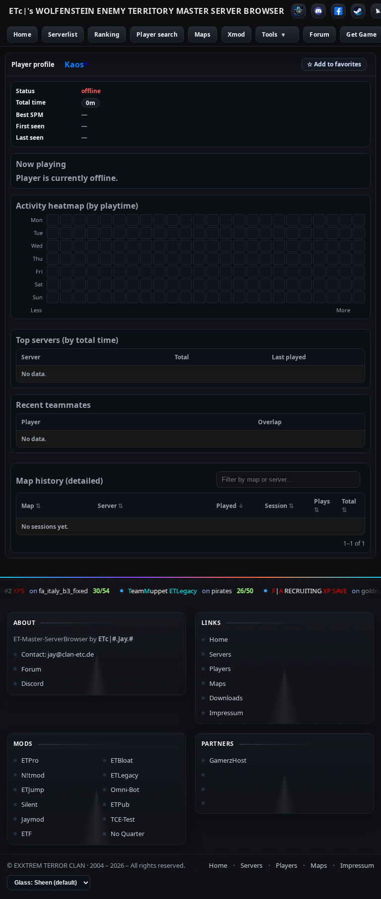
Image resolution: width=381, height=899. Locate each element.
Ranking (107, 34)
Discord (32, 683)
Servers (220, 654)
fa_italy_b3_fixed (60, 590)
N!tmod (33, 775)
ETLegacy (124, 775)
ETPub (120, 804)
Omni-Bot (125, 789)
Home (22, 34)
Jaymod (32, 819)
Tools (273, 34)
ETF (26, 833)
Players (220, 668)
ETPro (30, 760)
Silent (29, 804)
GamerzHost (228, 760)
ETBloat (122, 760)
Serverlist (62, 34)
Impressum (226, 712)
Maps (202, 34)
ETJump (32, 789)
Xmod (237, 34)
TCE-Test (123, 819)
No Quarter (127, 833)
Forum (319, 34)
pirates (218, 590)
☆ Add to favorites (334, 64)
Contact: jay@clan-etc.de (57, 654)
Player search (157, 34)
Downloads (226, 697)
